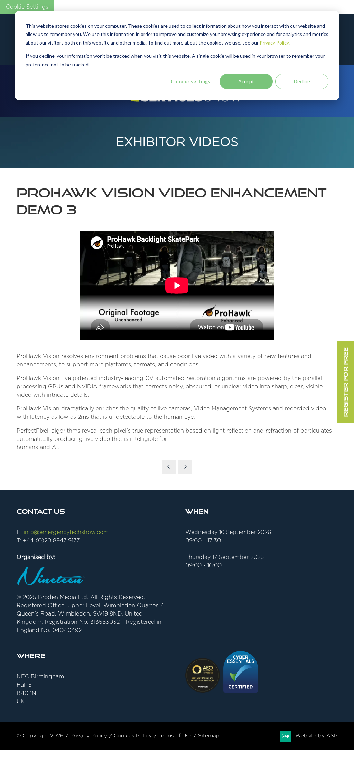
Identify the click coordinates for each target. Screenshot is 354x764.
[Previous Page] (169, 467)
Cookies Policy (133, 735)
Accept (246, 81)
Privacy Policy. (275, 43)
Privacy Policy (88, 735)
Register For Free (345, 382)
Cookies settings (190, 81)
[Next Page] (185, 467)
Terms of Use (175, 735)
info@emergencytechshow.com (66, 532)
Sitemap (209, 735)
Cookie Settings (27, 7)
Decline (302, 81)
